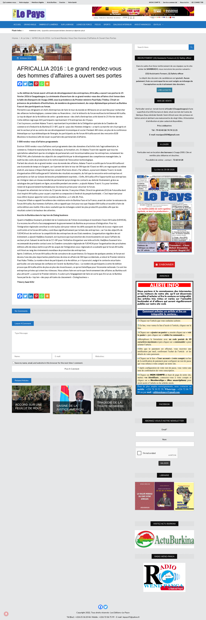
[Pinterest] (36, 83)
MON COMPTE (154, 2)
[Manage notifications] (6, 614)
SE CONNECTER (197, 2)
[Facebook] (19, 83)
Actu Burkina (51, 2)
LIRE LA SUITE (164, 90)
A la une (25, 38)
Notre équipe (24, 2)
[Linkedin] (30, 83)
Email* (164, 429)
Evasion (62, 2)
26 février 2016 (25, 58)
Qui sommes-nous (9, 2)
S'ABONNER (166, 264)
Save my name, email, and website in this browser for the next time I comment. (49, 363)
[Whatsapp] (41, 83)
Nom (164, 439)
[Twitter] (25, 83)
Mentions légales (38, 2)
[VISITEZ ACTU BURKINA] (164, 539)
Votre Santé (72, 2)
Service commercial (170, 2)
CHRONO (33, 30)
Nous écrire (184, 2)
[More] (47, 83)
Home (15, 38)
